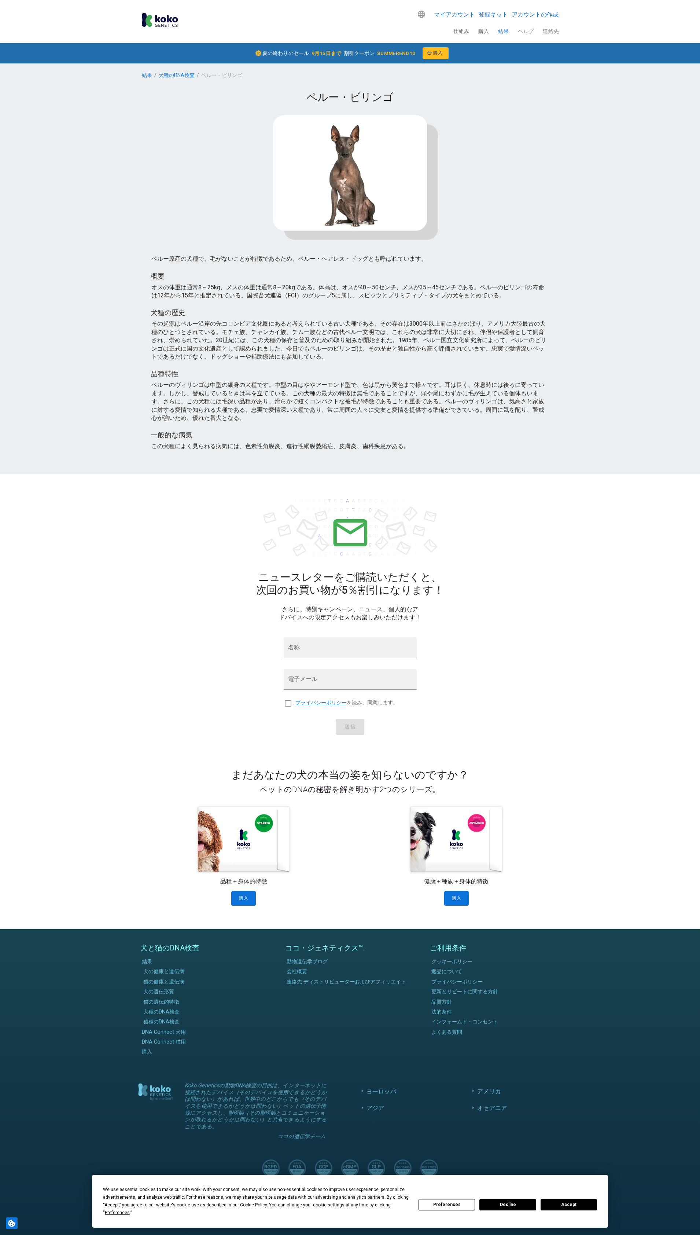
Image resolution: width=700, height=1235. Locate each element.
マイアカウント (454, 14)
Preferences (447, 1204)
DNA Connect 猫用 (164, 1042)
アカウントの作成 (535, 14)
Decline (508, 1204)
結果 (503, 31)
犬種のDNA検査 (177, 75)
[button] (421, 14)
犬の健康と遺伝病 (163, 971)
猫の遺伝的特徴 (161, 1002)
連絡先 (551, 31)
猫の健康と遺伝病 (163, 982)
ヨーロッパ (381, 1091)
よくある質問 (446, 1032)
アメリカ (489, 1091)
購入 (483, 31)
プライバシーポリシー (321, 703)
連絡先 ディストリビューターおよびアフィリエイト (346, 982)
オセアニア (492, 1107)
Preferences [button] (117, 1212)
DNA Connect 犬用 (164, 1032)
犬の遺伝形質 (158, 992)
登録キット (493, 14)
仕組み (461, 31)
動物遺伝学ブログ (307, 962)
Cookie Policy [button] (253, 1204)
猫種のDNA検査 (161, 1022)
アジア (375, 1107)
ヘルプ (526, 31)
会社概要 (297, 971)
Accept (568, 1204)
